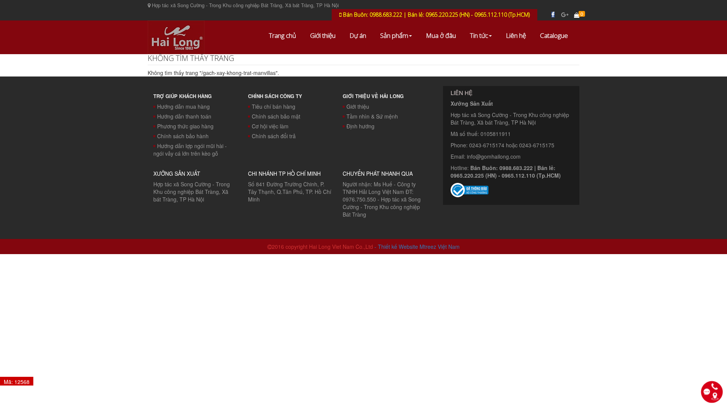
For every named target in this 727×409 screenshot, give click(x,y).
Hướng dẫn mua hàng (183, 106)
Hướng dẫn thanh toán (184, 116)
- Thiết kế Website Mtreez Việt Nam (417, 246)
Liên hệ (516, 35)
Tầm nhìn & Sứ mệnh (372, 116)
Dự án (357, 35)
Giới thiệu (322, 35)
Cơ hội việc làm (270, 126)
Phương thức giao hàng (185, 126)
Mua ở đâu (441, 35)
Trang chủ (282, 35)
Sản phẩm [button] (394, 35)
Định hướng (360, 126)
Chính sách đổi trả (274, 136)
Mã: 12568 (17, 382)
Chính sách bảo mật (276, 116)
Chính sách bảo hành (183, 136)
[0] (576, 15)
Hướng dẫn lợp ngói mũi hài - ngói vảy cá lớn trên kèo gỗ (190, 149)
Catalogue (554, 35)
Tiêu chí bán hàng (273, 106)
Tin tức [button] (479, 35)
